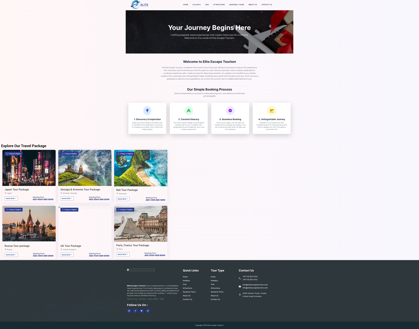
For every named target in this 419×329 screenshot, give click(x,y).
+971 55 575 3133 (250, 276)
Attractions (219, 5)
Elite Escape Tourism (215, 325)
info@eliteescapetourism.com (255, 285)
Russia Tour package (17, 245)
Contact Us (266, 5)
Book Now (10, 198)
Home (185, 5)
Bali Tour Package (127, 189)
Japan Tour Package (17, 189)
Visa (207, 5)
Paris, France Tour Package (132, 245)
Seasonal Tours (236, 5)
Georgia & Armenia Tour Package (80, 189)
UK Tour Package (70, 245)
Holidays (197, 5)
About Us (252, 5)
